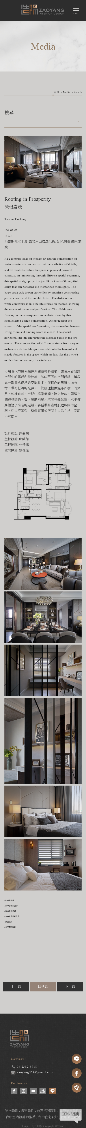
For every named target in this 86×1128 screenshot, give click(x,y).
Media (66, 92)
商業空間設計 (47, 1110)
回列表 (43, 986)
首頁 (56, 92)
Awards (78, 92)
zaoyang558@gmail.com (35, 1072)
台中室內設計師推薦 (21, 1117)
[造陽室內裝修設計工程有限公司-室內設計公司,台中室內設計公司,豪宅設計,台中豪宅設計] (43, 11)
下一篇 (70, 986)
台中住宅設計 (48, 1117)
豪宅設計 (27, 1110)
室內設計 (11, 1110)
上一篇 (16, 986)
